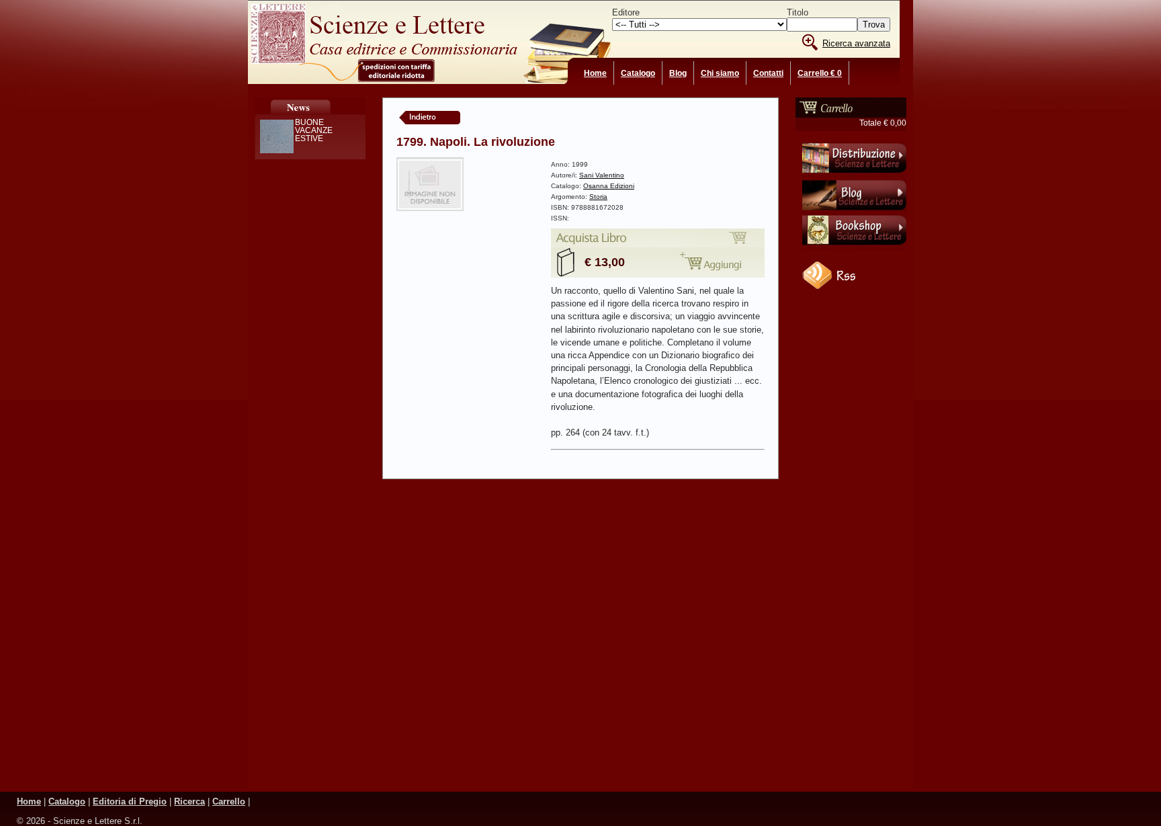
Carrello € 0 (820, 73)
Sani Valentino (601, 175)
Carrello (228, 801)
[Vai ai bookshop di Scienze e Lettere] (854, 248)
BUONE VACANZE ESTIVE (314, 130)
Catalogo (638, 73)
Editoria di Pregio (130, 801)
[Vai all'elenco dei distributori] (854, 175)
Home (595, 73)
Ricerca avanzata (856, 43)
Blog (678, 73)
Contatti (768, 73)
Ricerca (189, 801)
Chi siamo (720, 73)
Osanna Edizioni (608, 186)
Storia (598, 196)
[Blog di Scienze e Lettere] (854, 212)
